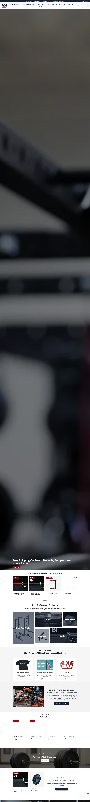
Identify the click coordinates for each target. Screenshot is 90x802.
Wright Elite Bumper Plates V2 (36, 788)
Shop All (11, 4)
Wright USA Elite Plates (65, 736)
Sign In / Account (85, 1)
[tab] (43, 600)
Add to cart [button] (47, 596)
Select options (14, 597)
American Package (48, 593)
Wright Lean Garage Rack (33, 593)
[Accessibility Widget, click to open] (88, 794)
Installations (70, 4)
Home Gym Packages (50, 4)
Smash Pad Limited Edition (49, 736)
